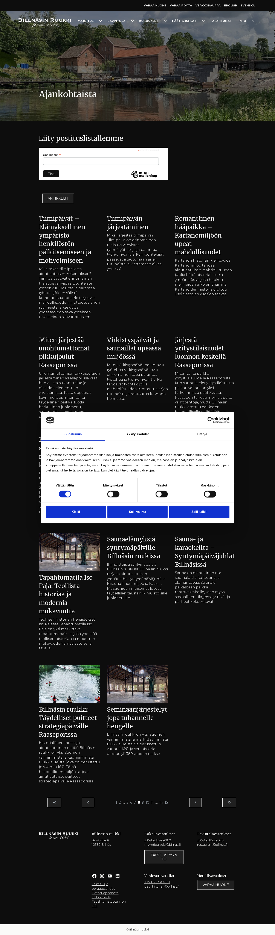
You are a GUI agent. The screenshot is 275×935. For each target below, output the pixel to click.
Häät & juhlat (184, 21)
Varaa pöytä (181, 5)
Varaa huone (155, 5)
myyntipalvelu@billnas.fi (162, 845)
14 (161, 802)
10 (147, 802)
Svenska (248, 5)
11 (152, 802)
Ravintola (116, 21)
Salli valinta (137, 512)
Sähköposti (52, 155)
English (230, 5)
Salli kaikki (199, 512)
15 (166, 802)
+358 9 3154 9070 (210, 840)
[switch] (113, 494)
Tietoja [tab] (202, 434)
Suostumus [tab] (73, 434)
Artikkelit (58, 198)
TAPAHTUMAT (221, 21)
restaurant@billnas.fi (212, 845)
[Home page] (44, 22)
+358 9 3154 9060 (157, 840)
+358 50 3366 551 (157, 882)
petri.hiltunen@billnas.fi (161, 886)
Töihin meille (101, 897)
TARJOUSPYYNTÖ (164, 857)
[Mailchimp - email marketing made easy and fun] (144, 177)
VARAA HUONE (216, 885)
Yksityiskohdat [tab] (137, 434)
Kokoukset (148, 21)
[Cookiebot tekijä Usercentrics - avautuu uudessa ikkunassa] (210, 420)
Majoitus (86, 21)
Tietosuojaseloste (105, 893)
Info (242, 21)
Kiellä (76, 512)
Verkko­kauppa (208, 5)
